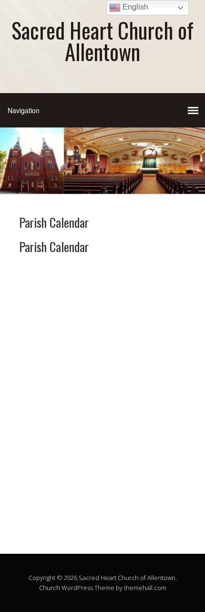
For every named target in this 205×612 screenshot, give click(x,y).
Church (49, 587)
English (134, 7)
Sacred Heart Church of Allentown (102, 40)
